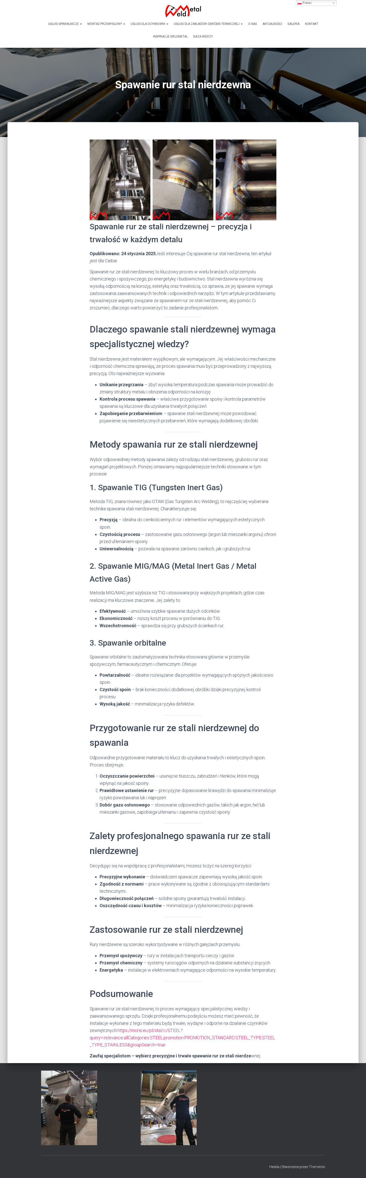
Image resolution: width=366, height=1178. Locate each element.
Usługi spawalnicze (63, 24)
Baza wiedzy (203, 36)
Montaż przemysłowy (105, 24)
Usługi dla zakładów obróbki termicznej (207, 24)
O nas (252, 24)
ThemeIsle (317, 1167)
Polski (306, 3)
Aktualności (272, 24)
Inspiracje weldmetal (170, 36)
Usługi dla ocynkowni (148, 24)
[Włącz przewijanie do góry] (356, 1168)
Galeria (294, 24)
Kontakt (311, 24)
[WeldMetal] (183, 11)
